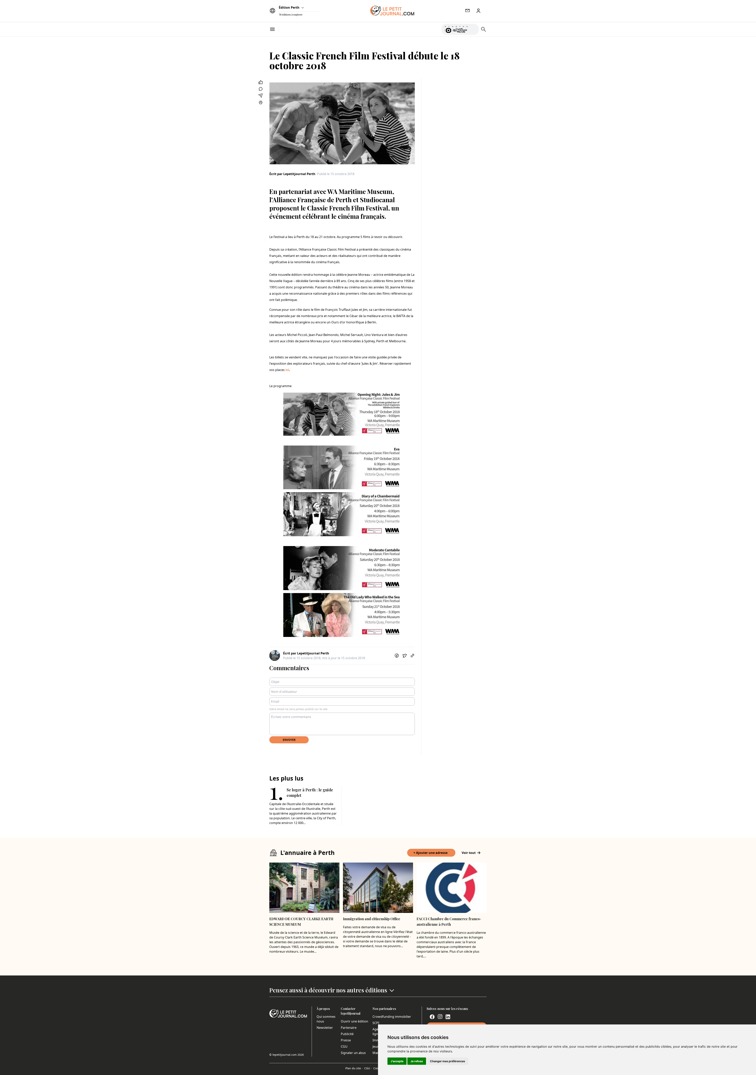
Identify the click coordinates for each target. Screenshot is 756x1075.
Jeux (375, 1046)
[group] (473, 28)
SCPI (375, 1023)
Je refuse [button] (416, 1061)
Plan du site (354, 1068)
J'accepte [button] (397, 1061)
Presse (346, 1040)
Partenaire (349, 1027)
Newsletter (325, 1027)
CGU (344, 1046)
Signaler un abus (353, 1053)
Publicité (347, 1034)
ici (287, 370)
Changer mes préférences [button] (447, 1061)
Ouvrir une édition (354, 1021)
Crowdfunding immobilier (391, 1016)
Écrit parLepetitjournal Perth (292, 174)
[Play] (473, 29)
